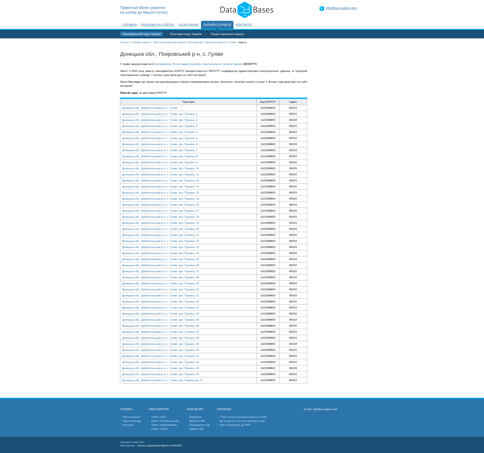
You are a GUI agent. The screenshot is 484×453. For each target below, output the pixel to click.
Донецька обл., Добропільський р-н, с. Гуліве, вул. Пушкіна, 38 (160, 337)
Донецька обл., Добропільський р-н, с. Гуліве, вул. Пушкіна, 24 (160, 253)
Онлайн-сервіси (217, 24)
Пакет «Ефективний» (164, 424)
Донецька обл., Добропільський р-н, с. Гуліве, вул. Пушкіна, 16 (160, 204)
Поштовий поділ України (186, 34)
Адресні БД (196, 428)
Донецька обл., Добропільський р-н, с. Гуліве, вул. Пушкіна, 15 (160, 198)
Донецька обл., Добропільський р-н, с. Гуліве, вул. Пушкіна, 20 (160, 228)
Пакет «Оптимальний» (165, 420)
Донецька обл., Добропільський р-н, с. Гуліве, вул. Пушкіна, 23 (160, 247)
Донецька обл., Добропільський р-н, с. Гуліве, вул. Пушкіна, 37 (160, 331)
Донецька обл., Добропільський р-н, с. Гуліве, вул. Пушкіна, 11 (160, 174)
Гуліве (233, 42)
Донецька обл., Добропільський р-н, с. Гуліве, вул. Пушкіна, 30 (160, 289)
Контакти (244, 24)
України (169, 42)
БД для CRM (197, 420)
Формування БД (199, 424)
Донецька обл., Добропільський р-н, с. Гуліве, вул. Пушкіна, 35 (160, 319)
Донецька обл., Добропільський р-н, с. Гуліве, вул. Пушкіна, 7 (160, 150)
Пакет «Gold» (159, 428)
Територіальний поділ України (141, 34)
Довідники (195, 416)
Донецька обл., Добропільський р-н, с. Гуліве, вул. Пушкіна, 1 (160, 113)
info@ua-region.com (341, 8)
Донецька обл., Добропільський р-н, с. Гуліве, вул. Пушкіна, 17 (160, 210)
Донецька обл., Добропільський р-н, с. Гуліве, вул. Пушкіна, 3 (160, 125)
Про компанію (131, 416)
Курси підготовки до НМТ (235, 424)
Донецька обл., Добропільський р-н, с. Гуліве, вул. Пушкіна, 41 (160, 355)
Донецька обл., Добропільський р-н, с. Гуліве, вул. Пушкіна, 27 (160, 271)
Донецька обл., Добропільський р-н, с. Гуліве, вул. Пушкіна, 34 (160, 313)
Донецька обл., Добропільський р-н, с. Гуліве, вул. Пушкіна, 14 (160, 192)
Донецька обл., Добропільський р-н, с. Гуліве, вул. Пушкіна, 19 (160, 222)
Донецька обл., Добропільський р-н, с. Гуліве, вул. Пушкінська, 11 (162, 380)
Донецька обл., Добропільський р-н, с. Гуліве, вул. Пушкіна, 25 (160, 259)
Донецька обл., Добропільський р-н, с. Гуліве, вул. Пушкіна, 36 (160, 325)
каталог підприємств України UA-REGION (160, 445)
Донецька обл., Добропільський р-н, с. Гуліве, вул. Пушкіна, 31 (160, 295)
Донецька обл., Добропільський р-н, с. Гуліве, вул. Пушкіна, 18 (160, 216)
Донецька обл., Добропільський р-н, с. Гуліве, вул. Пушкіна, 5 (160, 138)
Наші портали (159, 409)
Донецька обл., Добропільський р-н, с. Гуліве (149, 107)
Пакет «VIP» (158, 416)
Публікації (224, 409)
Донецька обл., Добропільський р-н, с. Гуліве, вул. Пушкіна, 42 (160, 362)
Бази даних (189, 24)
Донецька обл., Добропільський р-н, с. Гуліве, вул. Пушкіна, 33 (160, 307)
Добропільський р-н (216, 42)
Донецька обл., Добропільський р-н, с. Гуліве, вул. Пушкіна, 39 (160, 343)
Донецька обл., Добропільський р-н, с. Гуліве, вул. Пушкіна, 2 (160, 119)
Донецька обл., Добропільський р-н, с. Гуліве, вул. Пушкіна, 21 (160, 234)
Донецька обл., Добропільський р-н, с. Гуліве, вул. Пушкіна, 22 (160, 240)
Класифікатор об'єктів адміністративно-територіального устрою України (198, 63)
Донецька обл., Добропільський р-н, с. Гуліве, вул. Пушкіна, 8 (160, 156)
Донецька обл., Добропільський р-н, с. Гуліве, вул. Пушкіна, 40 (160, 349)
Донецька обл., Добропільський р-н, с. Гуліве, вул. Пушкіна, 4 (160, 132)
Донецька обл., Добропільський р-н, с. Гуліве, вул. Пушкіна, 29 (160, 283)
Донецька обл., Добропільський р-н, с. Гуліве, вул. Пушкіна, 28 (160, 277)
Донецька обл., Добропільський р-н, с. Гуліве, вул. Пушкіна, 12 (160, 180)
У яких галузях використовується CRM (243, 416)
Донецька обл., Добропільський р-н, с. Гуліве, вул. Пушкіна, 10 (160, 168)
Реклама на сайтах (157, 24)
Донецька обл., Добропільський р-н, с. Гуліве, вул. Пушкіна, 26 (160, 265)
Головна (129, 24)
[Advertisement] (341, 103)
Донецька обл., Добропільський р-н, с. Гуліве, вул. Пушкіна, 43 (160, 368)
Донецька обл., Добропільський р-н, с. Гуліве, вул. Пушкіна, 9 (160, 162)
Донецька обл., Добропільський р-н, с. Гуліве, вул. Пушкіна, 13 (160, 186)
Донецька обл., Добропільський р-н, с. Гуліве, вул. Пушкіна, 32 (160, 301)
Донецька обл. (196, 42)
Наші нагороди (132, 420)
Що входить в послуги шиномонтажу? (243, 420)
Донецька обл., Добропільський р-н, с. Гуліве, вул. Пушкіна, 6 (160, 144)
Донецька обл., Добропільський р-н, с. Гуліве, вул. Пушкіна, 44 (160, 374)
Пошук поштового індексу (227, 34)
